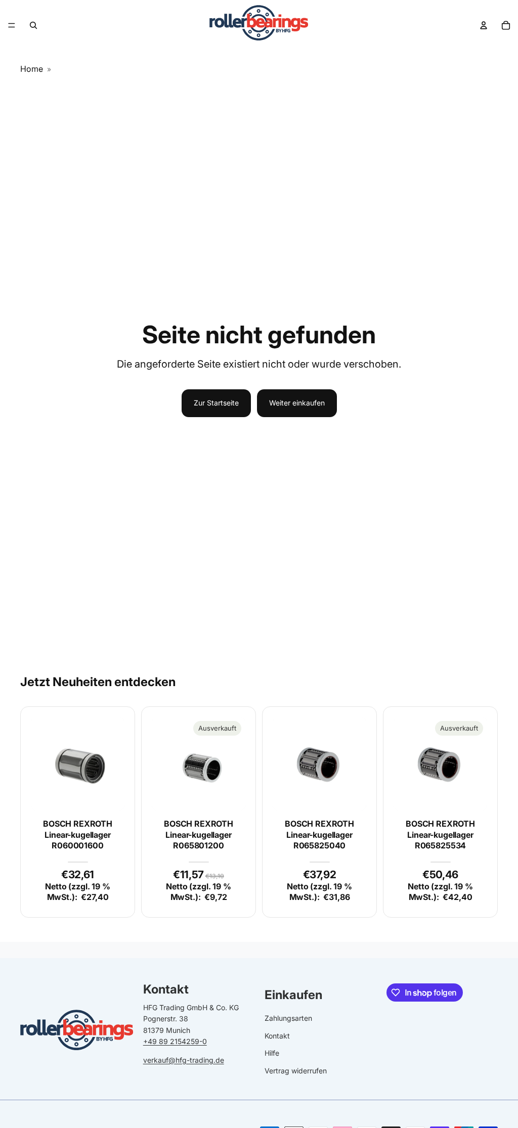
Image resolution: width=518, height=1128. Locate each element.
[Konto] (483, 25)
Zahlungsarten (288, 1018)
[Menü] (11, 25)
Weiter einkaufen (297, 402)
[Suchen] (33, 25)
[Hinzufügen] (109, 795)
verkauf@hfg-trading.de (183, 1060)
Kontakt (277, 1035)
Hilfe (272, 1053)
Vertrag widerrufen (296, 1070)
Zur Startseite (216, 402)
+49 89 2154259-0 (175, 1041)
